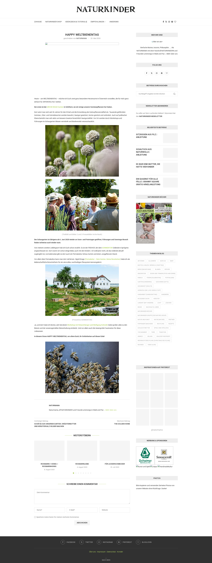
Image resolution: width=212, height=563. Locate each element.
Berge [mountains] (144, 269)
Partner (171, 319)
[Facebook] (163, 21)
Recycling (160, 324)
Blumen (157, 269)
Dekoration (142, 273)
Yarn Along (152, 345)
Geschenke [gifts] (162, 282)
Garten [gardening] (145, 282)
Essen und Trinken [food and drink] (162, 273)
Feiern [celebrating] (154, 277)
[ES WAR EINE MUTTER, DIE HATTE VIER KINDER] (170, 168)
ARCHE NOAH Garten (55, 107)
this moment (142, 332)
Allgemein (152, 261)
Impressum (101, 552)
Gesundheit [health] (145, 286)
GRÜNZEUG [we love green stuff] (149, 290)
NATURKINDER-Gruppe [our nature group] (152, 315)
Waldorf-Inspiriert (163, 336)
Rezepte (171, 324)
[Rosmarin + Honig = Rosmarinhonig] (49, 451)
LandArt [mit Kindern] (145, 303)
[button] (37, 457)
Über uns (92, 552)
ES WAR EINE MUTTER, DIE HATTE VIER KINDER (148, 165)
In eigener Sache (143, 298)
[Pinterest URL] (142, 381)
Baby (171, 261)
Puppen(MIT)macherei (145, 324)
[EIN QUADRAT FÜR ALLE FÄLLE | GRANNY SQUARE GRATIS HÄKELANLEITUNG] (170, 182)
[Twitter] (166, 21)
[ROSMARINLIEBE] (82, 451)
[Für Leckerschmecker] (115, 451)
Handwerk (165, 294)
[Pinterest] (172, 21)
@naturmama (157, 430)
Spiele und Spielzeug (161, 328)
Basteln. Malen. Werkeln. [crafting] (151, 265)
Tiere (153, 332)
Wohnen (141, 345)
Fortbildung (169, 277)
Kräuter (156, 298)
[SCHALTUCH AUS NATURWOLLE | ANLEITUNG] (170, 153)
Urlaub (149, 336)
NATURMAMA (81, 38)
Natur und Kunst (144, 319)
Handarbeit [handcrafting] (147, 294)
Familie (140, 277)
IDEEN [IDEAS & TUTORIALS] (76, 22)
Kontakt (120, 552)
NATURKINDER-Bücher (145, 311)
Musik (140, 307)
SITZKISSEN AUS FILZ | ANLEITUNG (146, 135)
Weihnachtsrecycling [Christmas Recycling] (154, 340)
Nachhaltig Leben (152, 307)
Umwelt (140, 336)
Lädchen (168, 303)
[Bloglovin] (175, 21)
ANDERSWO (114, 22)
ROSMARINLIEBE (82, 464)
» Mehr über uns (110, 410)
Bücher (167, 269)
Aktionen (141, 261)
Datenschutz (111, 552)
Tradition (162, 332)
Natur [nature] (159, 319)
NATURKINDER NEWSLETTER (150, 116)
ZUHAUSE (38, 22)
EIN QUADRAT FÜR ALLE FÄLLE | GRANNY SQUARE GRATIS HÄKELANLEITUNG (148, 182)
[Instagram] (169, 21)
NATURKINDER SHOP (53, 22)
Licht (159, 303)
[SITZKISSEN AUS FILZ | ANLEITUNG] (170, 138)
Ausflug (163, 261)
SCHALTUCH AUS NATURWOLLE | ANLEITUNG (144, 152)
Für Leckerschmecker (115, 464)
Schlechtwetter (144, 328)
